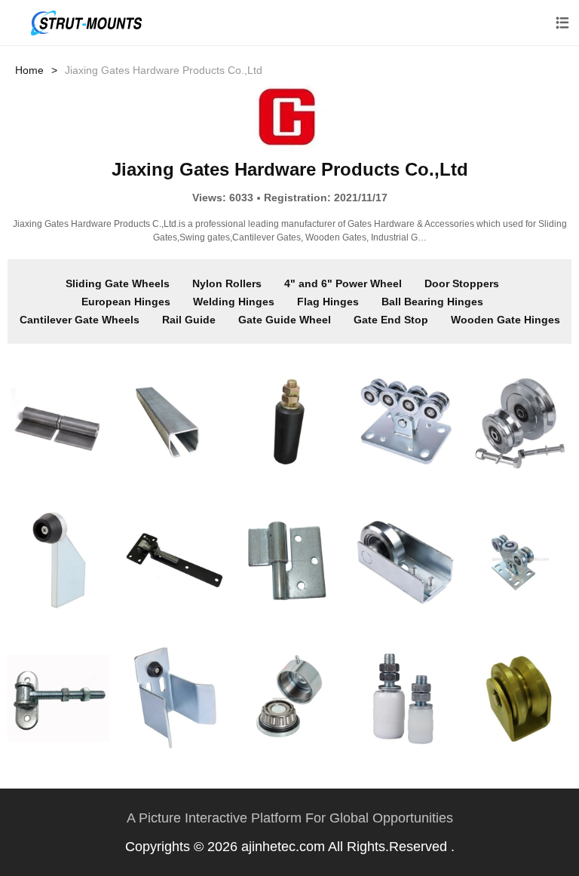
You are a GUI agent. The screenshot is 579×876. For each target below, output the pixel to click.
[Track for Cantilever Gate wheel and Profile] (174, 422)
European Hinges (125, 302)
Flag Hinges (328, 302)
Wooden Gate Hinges (505, 320)
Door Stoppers (461, 283)
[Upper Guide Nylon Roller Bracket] (290, 422)
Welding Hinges (233, 302)
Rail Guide (189, 320)
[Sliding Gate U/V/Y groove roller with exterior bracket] (520, 698)
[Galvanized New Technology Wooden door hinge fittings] (174, 560)
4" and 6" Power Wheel (343, 283)
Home (29, 70)
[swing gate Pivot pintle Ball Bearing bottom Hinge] (290, 698)
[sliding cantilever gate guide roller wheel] (405, 560)
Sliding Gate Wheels (118, 283)
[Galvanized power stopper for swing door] (58, 560)
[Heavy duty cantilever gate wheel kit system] (405, 422)
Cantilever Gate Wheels (79, 320)
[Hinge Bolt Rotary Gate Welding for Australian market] (290, 560)
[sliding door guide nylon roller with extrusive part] (405, 698)
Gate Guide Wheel (284, 320)
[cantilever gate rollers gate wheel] (520, 560)
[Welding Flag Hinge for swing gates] (58, 422)
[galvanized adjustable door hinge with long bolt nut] (58, 698)
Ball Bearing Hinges (432, 302)
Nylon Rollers (227, 283)
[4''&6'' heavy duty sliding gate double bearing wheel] (520, 422)
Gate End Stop (391, 320)
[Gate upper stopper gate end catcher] (174, 698)
